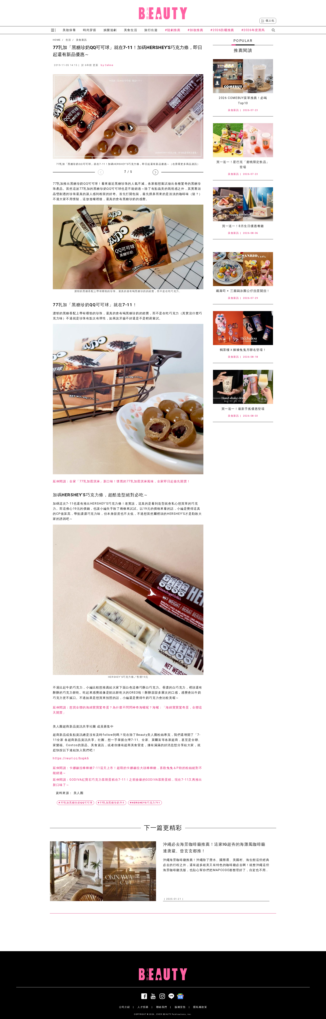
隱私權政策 (200, 1007)
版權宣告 (180, 1007)
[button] (155, 172)
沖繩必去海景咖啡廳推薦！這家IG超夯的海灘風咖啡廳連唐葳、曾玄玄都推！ (214, 847)
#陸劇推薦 (173, 30)
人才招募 (143, 1007)
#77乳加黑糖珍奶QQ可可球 (75, 802)
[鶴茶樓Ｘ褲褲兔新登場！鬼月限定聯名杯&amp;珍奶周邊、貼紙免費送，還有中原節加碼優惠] (243, 328)
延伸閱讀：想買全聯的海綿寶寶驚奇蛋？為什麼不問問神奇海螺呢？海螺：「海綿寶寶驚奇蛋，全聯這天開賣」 (127, 710)
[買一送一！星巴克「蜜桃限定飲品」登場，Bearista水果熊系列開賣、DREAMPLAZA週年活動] (243, 140)
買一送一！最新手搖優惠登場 (243, 409)
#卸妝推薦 (195, 30)
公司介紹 (124, 1007)
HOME (57, 40)
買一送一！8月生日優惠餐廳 (243, 226)
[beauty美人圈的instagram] (163, 996)
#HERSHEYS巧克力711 (145, 802)
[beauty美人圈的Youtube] (153, 996)
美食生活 (130, 30)
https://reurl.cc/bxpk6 (71, 758)
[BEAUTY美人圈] (163, 13)
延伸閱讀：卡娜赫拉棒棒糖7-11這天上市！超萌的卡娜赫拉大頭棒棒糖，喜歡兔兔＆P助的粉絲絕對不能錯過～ (127, 770)
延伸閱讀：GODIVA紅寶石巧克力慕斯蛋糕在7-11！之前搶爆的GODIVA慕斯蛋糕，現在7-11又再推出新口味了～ (127, 782)
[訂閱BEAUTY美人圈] (181, 996)
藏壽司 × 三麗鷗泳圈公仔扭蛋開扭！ (243, 291)
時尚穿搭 (89, 30)
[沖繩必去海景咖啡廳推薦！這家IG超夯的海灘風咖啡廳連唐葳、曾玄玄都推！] (103, 871)
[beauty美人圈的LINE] (172, 996)
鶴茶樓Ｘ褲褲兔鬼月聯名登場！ (243, 350)
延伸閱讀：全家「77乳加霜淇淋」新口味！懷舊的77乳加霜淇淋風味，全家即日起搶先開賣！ (121, 481)
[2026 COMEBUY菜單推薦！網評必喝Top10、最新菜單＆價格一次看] (243, 76)
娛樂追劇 (110, 30)
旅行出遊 (151, 30)
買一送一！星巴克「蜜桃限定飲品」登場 (243, 164)
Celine (109, 65)
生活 (68, 40)
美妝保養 (69, 30)
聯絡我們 (161, 1007)
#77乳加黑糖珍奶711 (111, 802)
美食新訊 (81, 40)
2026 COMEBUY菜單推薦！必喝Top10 (243, 100)
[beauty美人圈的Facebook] (144, 996)
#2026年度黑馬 (253, 30)
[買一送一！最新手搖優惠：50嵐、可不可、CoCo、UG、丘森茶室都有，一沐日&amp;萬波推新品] (243, 387)
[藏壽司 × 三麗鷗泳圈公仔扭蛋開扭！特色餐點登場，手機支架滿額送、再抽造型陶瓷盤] (243, 269)
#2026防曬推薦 (222, 30)
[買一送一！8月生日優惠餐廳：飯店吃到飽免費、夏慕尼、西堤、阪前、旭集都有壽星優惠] (243, 204)
